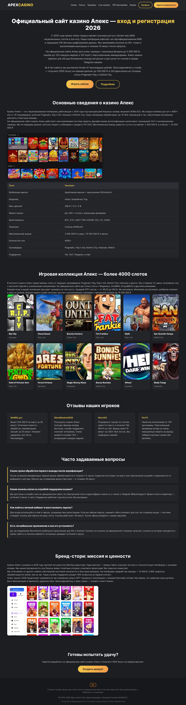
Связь (74, 5)
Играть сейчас (80, 83)
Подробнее (108, 84)
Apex (20, 5)
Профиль (145, 5)
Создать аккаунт (93, 669)
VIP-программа (119, 5)
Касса (82, 5)
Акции (133, 5)
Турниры (91, 5)
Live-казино (104, 5)
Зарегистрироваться (166, 5)
